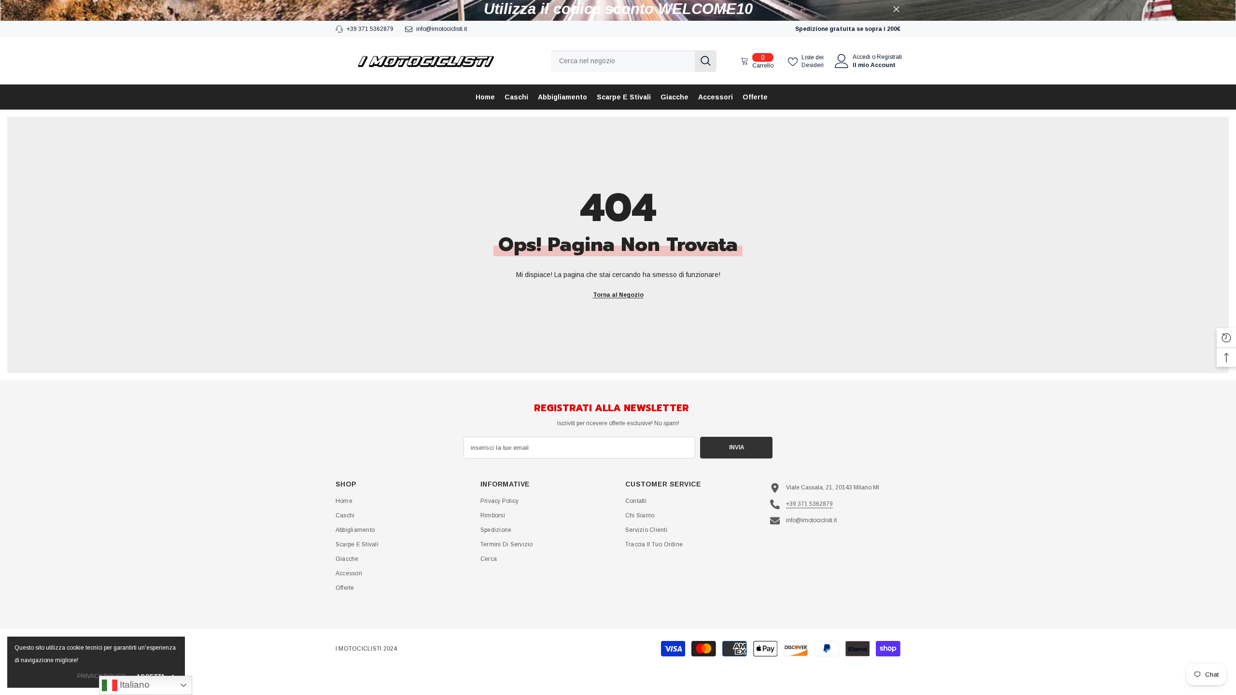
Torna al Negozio (618, 295)
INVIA (736, 447)
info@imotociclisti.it (441, 29)
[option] (618, 9)
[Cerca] (633, 61)
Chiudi (896, 9)
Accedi (862, 57)
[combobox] (622, 61)
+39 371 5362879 (370, 29)
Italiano (133, 685)
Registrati (889, 57)
